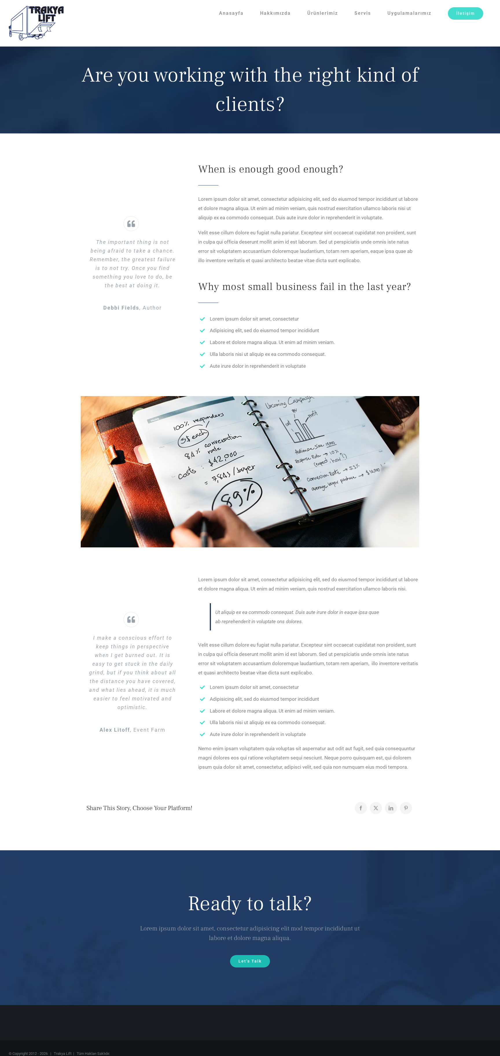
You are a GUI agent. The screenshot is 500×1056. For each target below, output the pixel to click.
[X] (375, 808)
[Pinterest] (405, 808)
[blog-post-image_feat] (250, 398)
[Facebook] (360, 808)
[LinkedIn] (390, 808)
